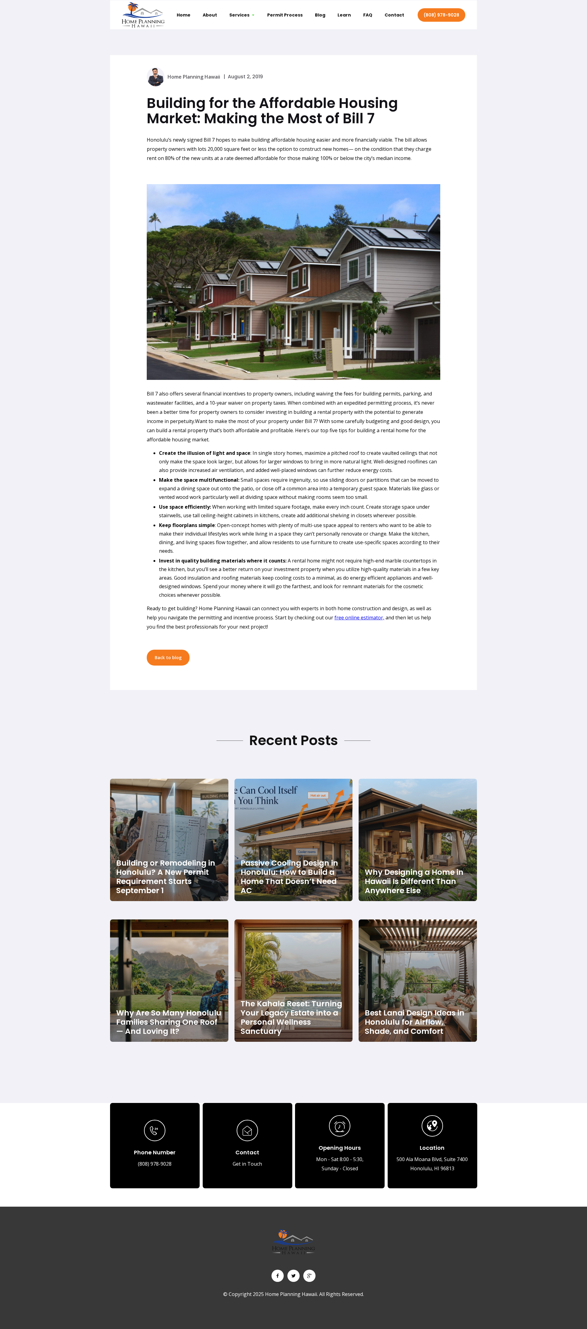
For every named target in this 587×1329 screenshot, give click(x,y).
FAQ (367, 15)
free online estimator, (359, 617)
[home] (143, 14)
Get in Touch (247, 1163)
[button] (242, 14)
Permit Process (285, 15)
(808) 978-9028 (441, 15)
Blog (320, 15)
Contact (394, 15)
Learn (344, 15)
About (210, 15)
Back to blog (168, 657)
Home (183, 15)
